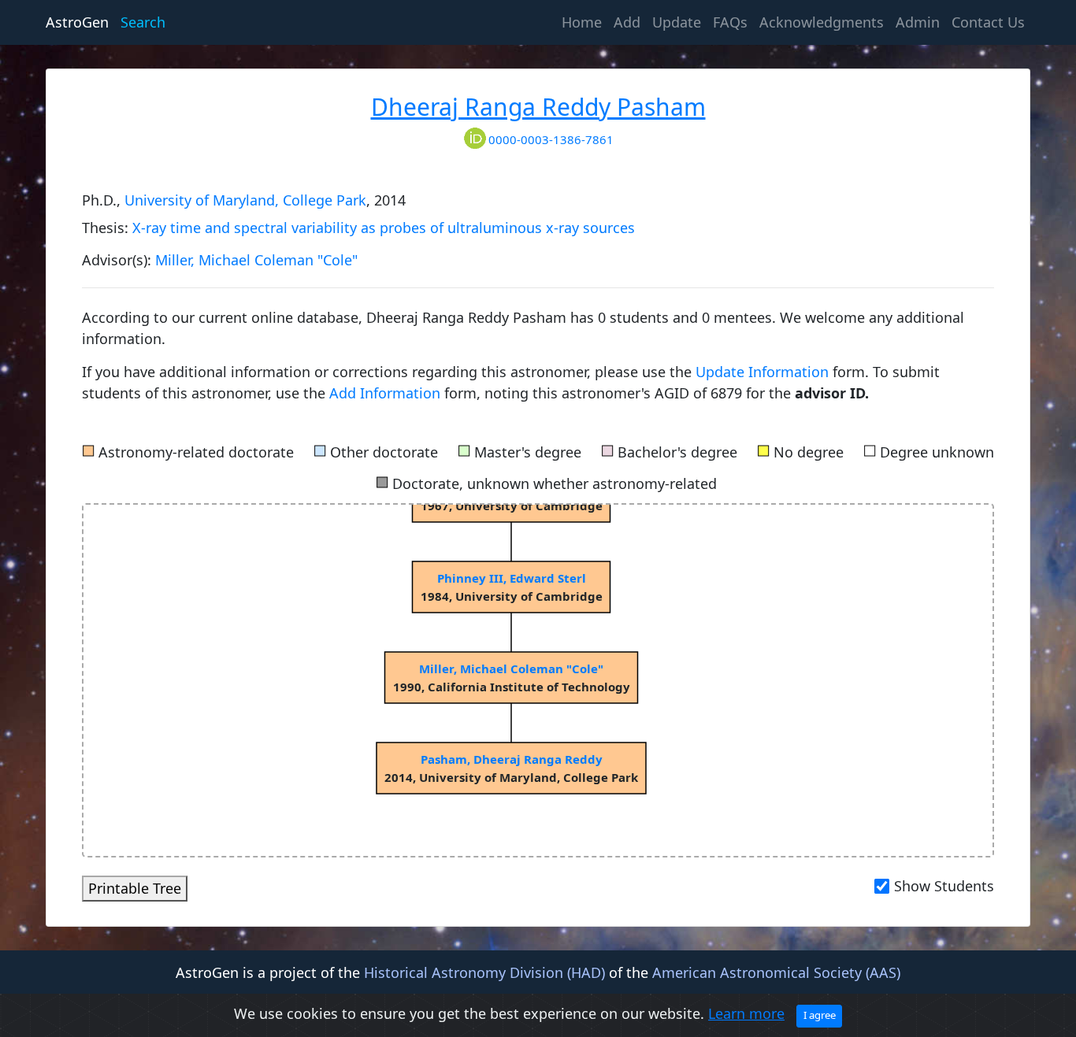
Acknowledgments (821, 22)
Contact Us (988, 22)
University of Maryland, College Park (245, 200)
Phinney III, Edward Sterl (511, 578)
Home (584, 21)
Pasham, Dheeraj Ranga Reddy (512, 759)
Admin (918, 22)
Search (143, 22)
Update (676, 22)
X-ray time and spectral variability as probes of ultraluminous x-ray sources (383, 227)
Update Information (764, 371)
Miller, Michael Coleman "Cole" (256, 259)
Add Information (384, 392)
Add (627, 22)
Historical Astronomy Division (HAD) (484, 972)
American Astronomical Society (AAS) (776, 972)
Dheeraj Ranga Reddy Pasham (538, 107)
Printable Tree (134, 888)
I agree (819, 1015)
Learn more (746, 1013)
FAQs (730, 22)
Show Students (944, 885)
